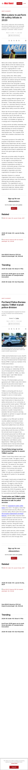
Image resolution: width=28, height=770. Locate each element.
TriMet (17, 318)
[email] (19, 40)
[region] (14, 764)
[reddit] (16, 40)
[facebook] (9, 40)
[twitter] (14, 40)
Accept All (14, 767)
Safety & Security (6, 11)
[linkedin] (11, 40)
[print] (25, 40)
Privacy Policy (14, 763)
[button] (3, 3)
